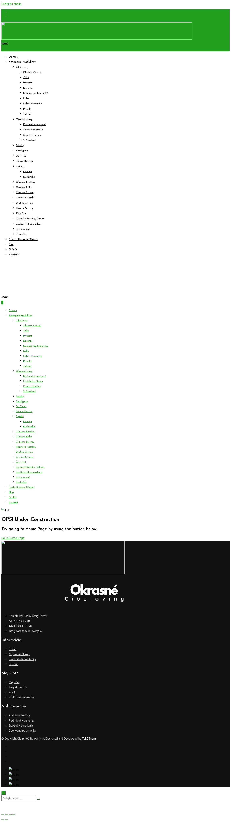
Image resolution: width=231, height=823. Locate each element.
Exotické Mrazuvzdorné (29, 224)
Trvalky (20, 145)
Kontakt (14, 254)
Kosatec (27, 88)
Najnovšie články (19, 654)
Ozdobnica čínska (33, 130)
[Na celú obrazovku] (6, 814)
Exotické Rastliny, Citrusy (30, 218)
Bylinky (20, 166)
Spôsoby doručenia (21, 725)
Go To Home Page (12, 538)
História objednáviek (21, 697)
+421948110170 (19, 12)
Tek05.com (89, 738)
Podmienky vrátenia (21, 720)
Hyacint (27, 82)
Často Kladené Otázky (23, 239)
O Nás (13, 249)
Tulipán (27, 114)
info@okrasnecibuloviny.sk (25, 17)
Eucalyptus (22, 150)
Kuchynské (29, 177)
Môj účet (14, 682)
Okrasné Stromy (25, 192)
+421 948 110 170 (20, 626)
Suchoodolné (23, 229)
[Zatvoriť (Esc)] (13, 814)
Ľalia (26, 98)
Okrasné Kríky (24, 187)
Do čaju (27, 171)
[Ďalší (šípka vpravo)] (6, 819)
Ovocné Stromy (24, 208)
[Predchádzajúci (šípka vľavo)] (2, 819)
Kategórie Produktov (22, 62)
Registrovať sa (18, 687)
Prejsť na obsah (11, 4)
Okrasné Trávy (24, 119)
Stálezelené (29, 140)
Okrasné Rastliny (25, 182)
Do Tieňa (21, 156)
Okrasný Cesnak (32, 72)
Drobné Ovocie (24, 203)
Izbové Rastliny (24, 161)
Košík (12, 692)
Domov (13, 57)
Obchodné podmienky (22, 730)
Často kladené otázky (22, 659)
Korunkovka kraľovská (35, 93)
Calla (26, 77)
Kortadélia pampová (34, 124)
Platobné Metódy (19, 715)
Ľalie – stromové (32, 103)
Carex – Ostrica (32, 135)
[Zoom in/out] (2, 814)
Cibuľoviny (22, 67)
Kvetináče (21, 234)
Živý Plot (21, 213)
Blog (11, 244)
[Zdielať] (10, 814)
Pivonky (27, 109)
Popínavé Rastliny (26, 197)
